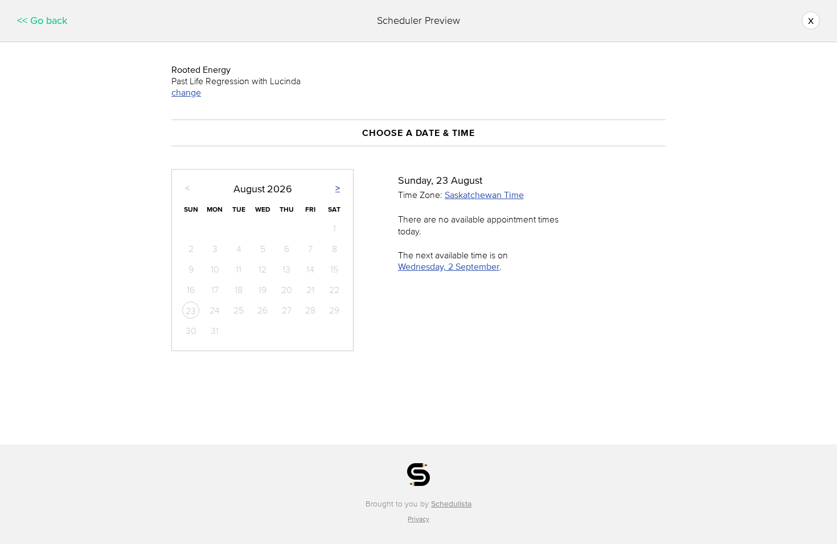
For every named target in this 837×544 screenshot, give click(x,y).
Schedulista (451, 504)
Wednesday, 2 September (448, 266)
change (186, 92)
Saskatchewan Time (484, 194)
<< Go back (42, 20)
